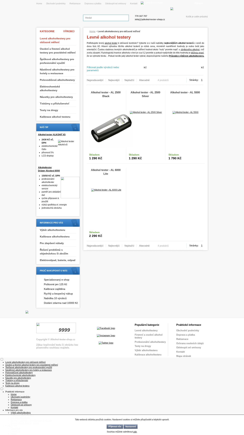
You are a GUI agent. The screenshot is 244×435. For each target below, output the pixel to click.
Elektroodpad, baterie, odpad (57, 260)
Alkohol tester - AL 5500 (185, 92)
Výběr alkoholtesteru (52, 229)
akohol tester (111, 43)
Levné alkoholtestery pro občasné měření (55, 40)
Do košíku (115, 156)
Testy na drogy (49, 110)
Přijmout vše (114, 426)
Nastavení (130, 426)
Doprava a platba (92, 3)
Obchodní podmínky (56, 3)
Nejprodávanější (95, 80)
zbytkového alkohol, (190, 49)
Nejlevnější (114, 80)
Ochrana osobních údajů (190, 343)
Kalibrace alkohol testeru (55, 116)
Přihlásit (199, 3)
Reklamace (75, 3)
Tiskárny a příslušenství (54, 103)
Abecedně (144, 80)
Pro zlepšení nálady (52, 243)
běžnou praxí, (197, 52)
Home (39, 3)
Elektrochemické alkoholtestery (50, 88)
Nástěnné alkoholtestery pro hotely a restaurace (57, 71)
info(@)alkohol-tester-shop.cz (150, 19)
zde (135, 432)
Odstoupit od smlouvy (115, 3)
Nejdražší (129, 80)
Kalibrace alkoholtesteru (55, 236)
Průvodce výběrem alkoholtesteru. (186, 56)
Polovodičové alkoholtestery (57, 79)
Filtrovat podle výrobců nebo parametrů (103, 69)
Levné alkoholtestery (146, 330)
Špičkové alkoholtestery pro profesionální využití (57, 61)
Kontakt (133, 3)
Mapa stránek (183, 356)
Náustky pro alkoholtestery (56, 96)
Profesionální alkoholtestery (150, 342)
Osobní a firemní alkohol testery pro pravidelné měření (58, 50)
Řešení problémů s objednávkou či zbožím (54, 251)
